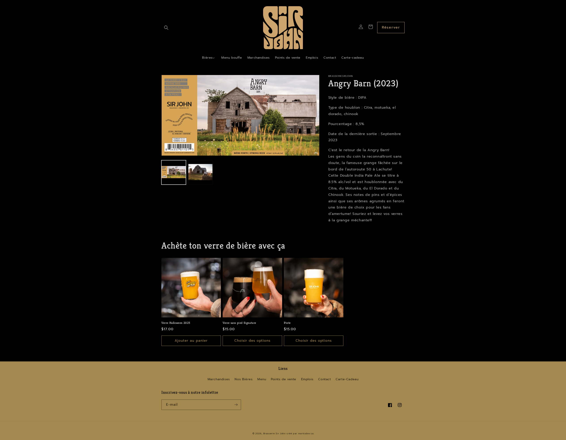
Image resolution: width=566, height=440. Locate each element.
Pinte (287, 323)
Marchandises (219, 379)
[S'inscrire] (236, 404)
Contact (324, 379)
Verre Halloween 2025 (175, 323)
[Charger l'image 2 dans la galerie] (200, 172)
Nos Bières (243, 379)
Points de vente (283, 379)
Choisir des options (252, 340)
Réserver (391, 27)
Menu (261, 379)
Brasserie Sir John (274, 433)
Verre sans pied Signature (239, 323)
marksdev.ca (306, 433)
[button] (166, 28)
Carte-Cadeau (347, 379)
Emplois (307, 379)
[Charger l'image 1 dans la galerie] (173, 172)
